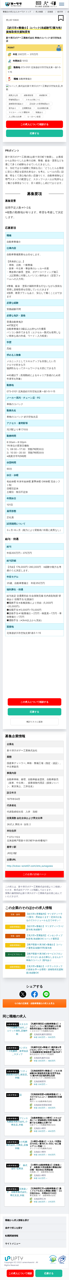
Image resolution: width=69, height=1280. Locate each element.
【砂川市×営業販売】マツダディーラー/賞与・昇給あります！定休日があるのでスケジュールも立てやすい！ (44, 917)
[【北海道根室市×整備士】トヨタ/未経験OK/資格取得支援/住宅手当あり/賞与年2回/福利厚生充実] (17, 1074)
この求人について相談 (34, 124)
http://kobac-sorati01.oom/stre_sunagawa (30, 865)
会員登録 (46, 6)
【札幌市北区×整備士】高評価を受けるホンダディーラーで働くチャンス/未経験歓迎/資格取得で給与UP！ (46, 1049)
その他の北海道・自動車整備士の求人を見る (34, 1003)
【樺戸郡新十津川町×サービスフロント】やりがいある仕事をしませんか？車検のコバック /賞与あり (44, 957)
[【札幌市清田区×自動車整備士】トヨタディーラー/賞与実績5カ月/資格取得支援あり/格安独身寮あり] (17, 1029)
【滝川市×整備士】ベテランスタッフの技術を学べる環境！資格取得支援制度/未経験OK (44, 969)
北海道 (50, 12)
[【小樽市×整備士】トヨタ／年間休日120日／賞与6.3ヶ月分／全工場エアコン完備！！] (17, 1145)
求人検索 (38, 6)
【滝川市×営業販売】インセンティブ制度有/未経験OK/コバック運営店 (44, 937)
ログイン (53, 6)
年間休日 (17, 60)
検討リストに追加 (34, 721)
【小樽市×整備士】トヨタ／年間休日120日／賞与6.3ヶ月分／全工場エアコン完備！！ (45, 1143)
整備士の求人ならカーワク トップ (17, 12)
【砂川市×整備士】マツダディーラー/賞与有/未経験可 (44, 928)
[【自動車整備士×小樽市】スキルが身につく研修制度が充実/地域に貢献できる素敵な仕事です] (17, 1122)
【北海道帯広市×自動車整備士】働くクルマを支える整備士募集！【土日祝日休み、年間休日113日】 (46, 1190)
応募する (34, 133)
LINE (46, 994)
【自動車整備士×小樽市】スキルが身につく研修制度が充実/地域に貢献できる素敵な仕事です (45, 1120)
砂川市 (60, 12)
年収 (15, 54)
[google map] (34, 667)
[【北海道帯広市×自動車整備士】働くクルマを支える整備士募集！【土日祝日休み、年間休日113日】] (17, 1192)
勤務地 (17, 67)
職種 (16, 78)
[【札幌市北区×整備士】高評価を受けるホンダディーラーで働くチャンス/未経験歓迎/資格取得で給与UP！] (17, 1051)
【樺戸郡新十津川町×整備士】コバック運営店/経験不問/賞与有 (44, 946)
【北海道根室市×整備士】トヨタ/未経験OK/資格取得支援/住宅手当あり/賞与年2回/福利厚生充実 (46, 1073)
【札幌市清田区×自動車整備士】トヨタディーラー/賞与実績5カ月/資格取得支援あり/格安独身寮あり (45, 1026)
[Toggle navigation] (61, 4)
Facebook (34, 994)
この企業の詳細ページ (34, 874)
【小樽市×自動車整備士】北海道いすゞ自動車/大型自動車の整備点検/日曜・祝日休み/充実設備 (46, 1167)
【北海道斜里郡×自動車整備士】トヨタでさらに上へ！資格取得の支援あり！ (46, 1096)
